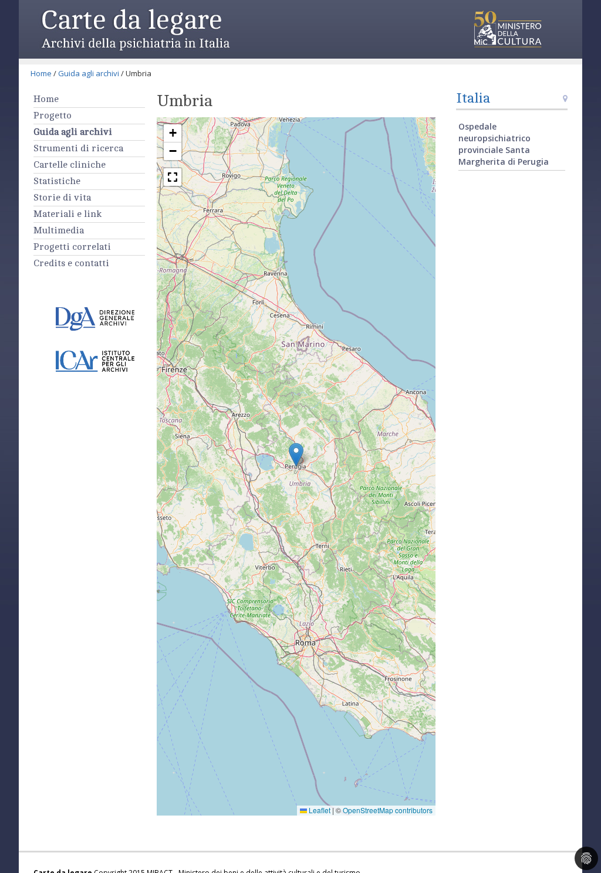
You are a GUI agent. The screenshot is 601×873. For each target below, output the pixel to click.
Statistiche (56, 181)
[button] (296, 455)
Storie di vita (62, 197)
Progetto (52, 115)
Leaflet (318, 810)
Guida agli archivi (88, 73)
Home (41, 73)
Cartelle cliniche (69, 164)
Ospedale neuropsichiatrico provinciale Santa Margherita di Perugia (503, 144)
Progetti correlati (72, 247)
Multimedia (58, 230)
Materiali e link (67, 214)
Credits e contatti (71, 263)
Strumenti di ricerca (78, 148)
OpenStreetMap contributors (388, 810)
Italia (473, 98)
